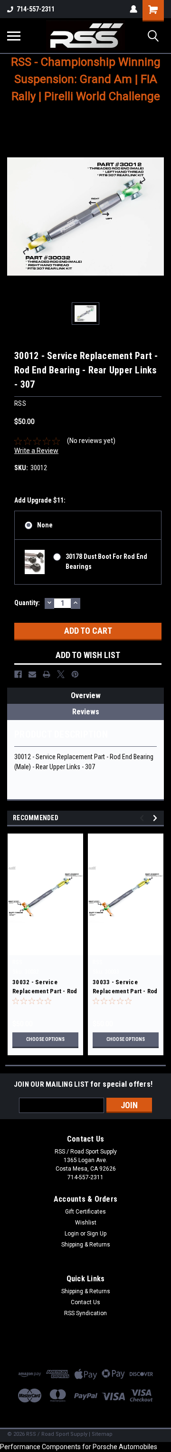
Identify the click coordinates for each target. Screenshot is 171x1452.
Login (72, 1233)
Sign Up (96, 1233)
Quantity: (27, 603)
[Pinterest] (75, 674)
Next (156, 818)
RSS (17, 962)
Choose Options (45, 1039)
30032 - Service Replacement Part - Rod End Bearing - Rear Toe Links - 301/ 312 (44, 987)
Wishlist (85, 1222)
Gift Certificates (85, 1211)
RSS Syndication (85, 1313)
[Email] (32, 674)
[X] (61, 674)
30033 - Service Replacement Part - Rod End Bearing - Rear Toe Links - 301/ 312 (125, 987)
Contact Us (85, 1302)
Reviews (85, 711)
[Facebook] (18, 674)
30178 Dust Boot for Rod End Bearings (106, 561)
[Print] (46, 674)
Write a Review (36, 450)
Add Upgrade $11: (40, 500)
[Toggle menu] (13, 35)
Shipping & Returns (85, 1244)
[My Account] (133, 9)
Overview (86, 695)
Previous (143, 818)
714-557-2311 (36, 9)
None (45, 525)
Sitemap (102, 1434)
